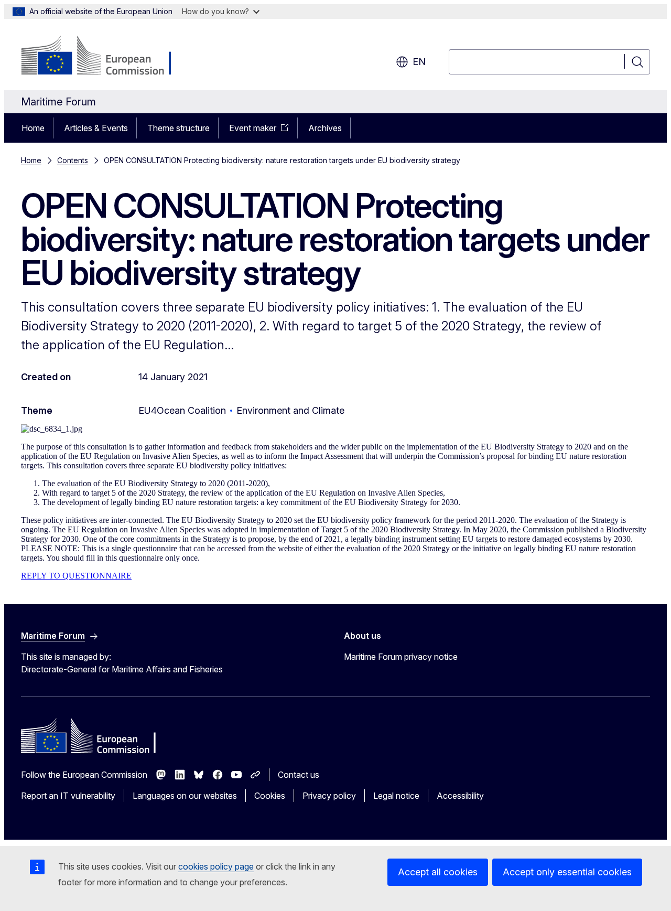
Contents (72, 160)
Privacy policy (329, 795)
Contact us (298, 774)
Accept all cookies (438, 871)
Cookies (269, 795)
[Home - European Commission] (105, 57)
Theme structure (178, 128)
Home (33, 128)
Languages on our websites (185, 795)
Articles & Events (96, 128)
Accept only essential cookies (567, 871)
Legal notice (396, 795)
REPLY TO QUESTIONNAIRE (76, 575)
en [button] (419, 61)
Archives (325, 128)
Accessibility (460, 795)
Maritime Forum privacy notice (401, 656)
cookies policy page (216, 866)
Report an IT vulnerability (68, 795)
